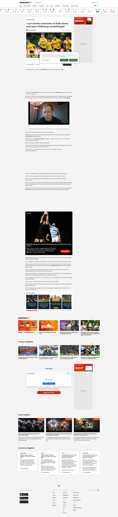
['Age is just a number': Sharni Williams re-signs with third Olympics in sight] (68, 298)
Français (64, 512)
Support (74, 505)
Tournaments (41, 6)
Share (38, 64)
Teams (47, 6)
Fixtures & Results (27, 6)
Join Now (65, 492)
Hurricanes (35, 92)
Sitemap (54, 505)
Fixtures (54, 495)
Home (54, 492)
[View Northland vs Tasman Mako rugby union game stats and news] (105, 11)
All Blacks (68, 98)
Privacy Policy (76, 492)
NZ (63, 510)
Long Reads (34, 6)
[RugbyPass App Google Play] (32, 498)
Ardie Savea (44, 69)
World (64, 507)
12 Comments (31, 64)
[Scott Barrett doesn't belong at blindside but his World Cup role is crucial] (48, 227)
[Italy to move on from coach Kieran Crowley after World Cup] (32, 298)
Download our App (74, 6)
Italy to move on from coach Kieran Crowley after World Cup (31, 304)
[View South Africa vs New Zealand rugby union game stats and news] (82, 11)
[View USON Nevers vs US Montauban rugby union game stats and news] (6, 11)
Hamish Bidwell (32, 30)
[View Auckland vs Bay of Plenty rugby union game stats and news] (21, 11)
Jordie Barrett (28, 136)
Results (54, 497)
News (21, 6)
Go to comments (24, 468)
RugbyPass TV (58, 6)
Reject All (64, 60)
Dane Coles (28, 189)
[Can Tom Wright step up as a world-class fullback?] (56, 298)
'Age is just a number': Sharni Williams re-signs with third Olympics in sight (68, 305)
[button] (31, 430)
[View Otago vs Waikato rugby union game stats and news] (59, 11)
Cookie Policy (76, 497)
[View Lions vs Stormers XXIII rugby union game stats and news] (29, 11)
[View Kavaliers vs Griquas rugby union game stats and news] (112, 11)
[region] (59, 58)
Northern (64, 502)
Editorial (75, 510)
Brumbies (58, 92)
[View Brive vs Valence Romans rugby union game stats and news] (44, 11)
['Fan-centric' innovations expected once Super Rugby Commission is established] (44, 298)
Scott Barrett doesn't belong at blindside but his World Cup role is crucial (48, 245)
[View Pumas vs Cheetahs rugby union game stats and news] (74, 11)
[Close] (77, 53)
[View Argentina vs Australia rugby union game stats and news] (90, 11)
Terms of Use (75, 495)
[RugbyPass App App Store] (32, 494)
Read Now (65, 251)
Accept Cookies (73, 60)
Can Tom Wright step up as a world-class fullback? (56, 304)
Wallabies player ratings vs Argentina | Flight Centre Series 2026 (27, 456)
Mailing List (65, 497)
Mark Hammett (54, 265)
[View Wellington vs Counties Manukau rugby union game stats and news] (97, 11)
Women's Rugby (66, 6)
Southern (64, 505)
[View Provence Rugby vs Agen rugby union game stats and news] (14, 11)
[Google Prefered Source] (66, 64)
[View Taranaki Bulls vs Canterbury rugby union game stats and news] (52, 11)
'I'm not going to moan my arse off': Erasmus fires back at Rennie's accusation (69, 456)
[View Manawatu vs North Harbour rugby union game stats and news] (67, 11)
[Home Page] (25, 2)
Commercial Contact (77, 507)
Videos (54, 502)
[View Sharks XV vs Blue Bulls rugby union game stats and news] (37, 11)
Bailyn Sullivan (40, 138)
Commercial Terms (77, 500)
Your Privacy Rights (45, 60)
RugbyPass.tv (65, 495)
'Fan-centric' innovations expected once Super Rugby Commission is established (44, 305)
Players (51, 6)
